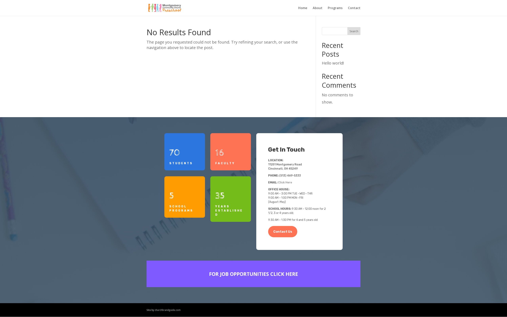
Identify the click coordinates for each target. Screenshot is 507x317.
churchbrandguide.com (168, 310)
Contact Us (282, 231)
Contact (354, 8)
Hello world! (333, 63)
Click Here (285, 182)
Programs (335, 8)
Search (354, 31)
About (317, 8)
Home (302, 8)
